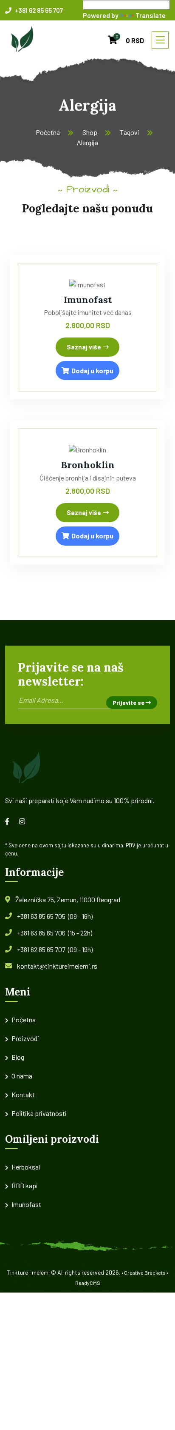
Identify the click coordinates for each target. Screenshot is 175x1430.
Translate (150, 15)
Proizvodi (25, 1038)
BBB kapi (24, 1185)
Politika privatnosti (39, 1113)
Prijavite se (129, 702)
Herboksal (25, 1167)
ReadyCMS (87, 1283)
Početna (48, 132)
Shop (89, 132)
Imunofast (88, 300)
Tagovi (129, 132)
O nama (21, 1076)
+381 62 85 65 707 (38, 10)
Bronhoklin (88, 465)
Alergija (87, 142)
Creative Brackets (145, 1273)
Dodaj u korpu (92, 370)
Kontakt (23, 1094)
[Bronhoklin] (87, 449)
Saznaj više (84, 347)
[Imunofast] (87, 284)
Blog (17, 1057)
